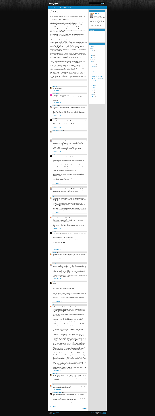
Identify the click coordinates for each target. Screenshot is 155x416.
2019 (92, 48)
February (93, 98)
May (93, 92)
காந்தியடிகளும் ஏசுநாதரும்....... (97, 80)
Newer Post (52, 408)
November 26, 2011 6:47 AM (57, 212)
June (93, 90)
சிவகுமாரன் (55, 86)
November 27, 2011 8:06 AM (57, 370)
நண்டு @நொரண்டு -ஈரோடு (57, 130)
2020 (92, 46)
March (93, 96)
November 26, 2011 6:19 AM (57, 183)
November (94, 66)
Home (51, 7)
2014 (92, 57)
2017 (92, 52)
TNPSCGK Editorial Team (57, 392)
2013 (92, 59)
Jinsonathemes (103, 413)
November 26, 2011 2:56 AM (57, 127)
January (93, 99)
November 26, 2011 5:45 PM (57, 278)
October (93, 85)
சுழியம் (54, 118)
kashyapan (53, 3)
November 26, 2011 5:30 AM (57, 151)
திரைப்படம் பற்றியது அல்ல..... (96, 72)
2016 (92, 53)
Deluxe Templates (103, 412)
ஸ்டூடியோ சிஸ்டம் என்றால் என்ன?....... (98, 78)
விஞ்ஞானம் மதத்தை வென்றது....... (97, 74)
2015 (92, 55)
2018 (92, 50)
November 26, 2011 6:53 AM (57, 228)
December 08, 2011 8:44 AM (57, 403)
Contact (65, 7)
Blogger (54, 413)
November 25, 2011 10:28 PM (57, 115)
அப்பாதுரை (54, 196)
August (93, 87)
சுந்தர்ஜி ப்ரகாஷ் (55, 105)
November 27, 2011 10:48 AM (57, 389)
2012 (92, 61)
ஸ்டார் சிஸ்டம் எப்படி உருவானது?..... (97, 76)
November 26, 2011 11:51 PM (57, 301)
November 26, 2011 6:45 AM (57, 193)
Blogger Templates (93, 412)
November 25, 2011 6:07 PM (57, 102)
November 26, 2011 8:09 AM (57, 249)
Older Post (85, 408)
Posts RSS (59, 7)
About (54, 7)
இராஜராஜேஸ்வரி (55, 93)
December (94, 64)
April (93, 94)
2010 (92, 102)
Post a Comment (53, 406)
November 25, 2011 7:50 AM (57, 90)
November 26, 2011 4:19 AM (57, 135)
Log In (69, 7)
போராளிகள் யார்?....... (56, 12)
